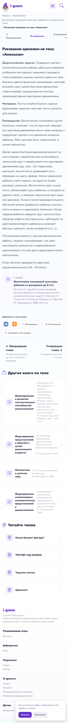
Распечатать (55, 324)
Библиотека (19, 15)
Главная (6, 15)
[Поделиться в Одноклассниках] (14, 324)
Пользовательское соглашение (18, 692)
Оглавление (37, 36)
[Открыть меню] (52, 5)
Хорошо (25, 714)
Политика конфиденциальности (18, 696)
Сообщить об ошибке (19, 332)
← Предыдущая (13, 36)
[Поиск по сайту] (62, 6)
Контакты (7, 687)
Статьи (6, 665)
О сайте (6, 683)
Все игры (7, 636)
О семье (7, 669)
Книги (6, 650)
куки (37, 705)
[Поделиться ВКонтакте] (6, 324)
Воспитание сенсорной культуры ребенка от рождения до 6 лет (33, 22)
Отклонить (40, 714)
